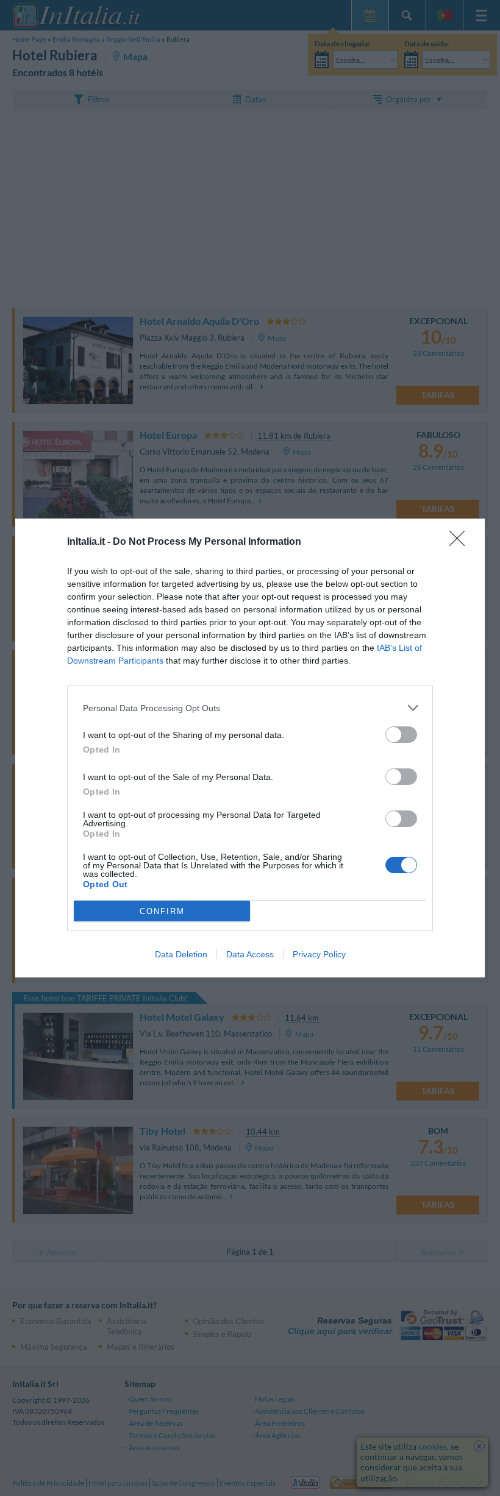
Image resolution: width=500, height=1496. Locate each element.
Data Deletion (181, 954)
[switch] (401, 734)
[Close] (461, 542)
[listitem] (250, 707)
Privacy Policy (319, 954)
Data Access (250, 954)
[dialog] (250, 748)
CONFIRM (162, 911)
